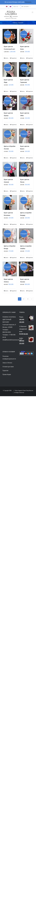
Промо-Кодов (7, 374)
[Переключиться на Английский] (7, 7)
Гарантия (5, 370)
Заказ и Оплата (7, 362)
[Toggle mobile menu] (32, 12)
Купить (6, 58)
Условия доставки (8, 366)
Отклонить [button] (28, 2)
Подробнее (13, 58)
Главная (15, 22)
